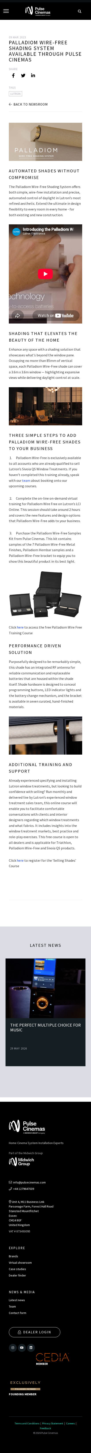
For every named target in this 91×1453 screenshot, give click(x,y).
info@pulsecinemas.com (29, 1182)
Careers (70, 1423)
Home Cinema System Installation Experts (36, 1143)
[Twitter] (23, 75)
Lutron (15, 94)
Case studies (17, 1269)
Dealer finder (17, 1275)
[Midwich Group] (23, 1162)
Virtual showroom (20, 1263)
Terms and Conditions (27, 1423)
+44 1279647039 (23, 1189)
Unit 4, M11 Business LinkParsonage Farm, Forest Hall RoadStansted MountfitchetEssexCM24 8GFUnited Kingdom (31, 1213)
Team (12, 1306)
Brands (13, 1256)
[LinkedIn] (33, 75)
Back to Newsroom (30, 104)
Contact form (17, 1313)
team (26, 480)
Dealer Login (37, 1332)
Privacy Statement (52, 1423)
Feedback (45, 1428)
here (20, 627)
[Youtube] (22, 1348)
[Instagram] (13, 1348)
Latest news (17, 1300)
